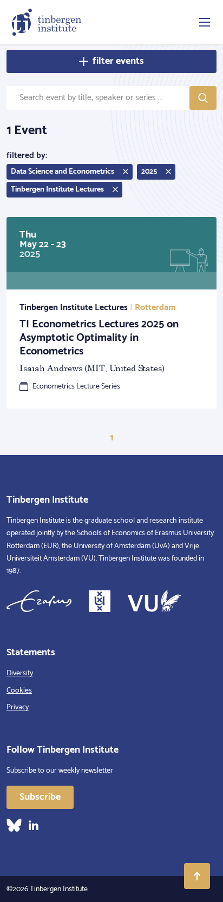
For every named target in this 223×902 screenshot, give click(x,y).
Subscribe (40, 797)
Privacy (17, 707)
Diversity (19, 673)
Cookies (19, 690)
